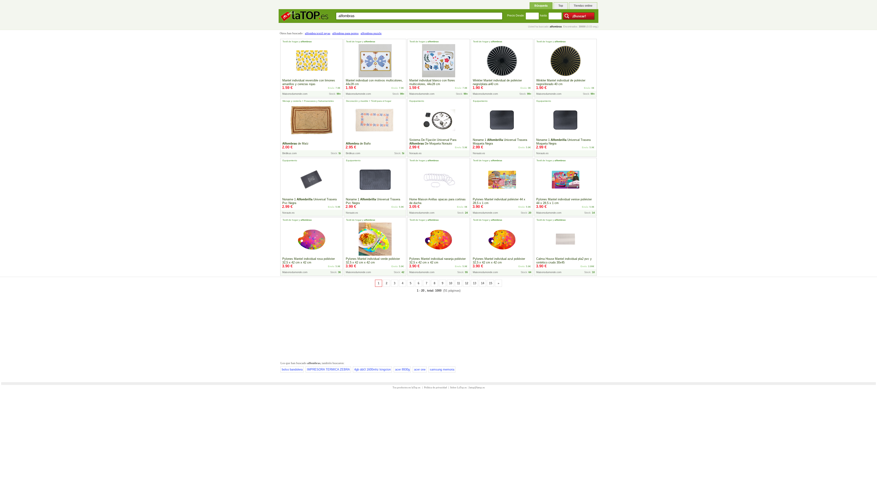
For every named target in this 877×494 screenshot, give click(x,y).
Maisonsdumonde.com (294, 93)
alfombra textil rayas (317, 33)
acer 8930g (402, 369)
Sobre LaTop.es (458, 387)
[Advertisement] (438, 326)
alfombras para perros (345, 33)
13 (474, 283)
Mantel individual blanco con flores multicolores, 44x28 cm (432, 82)
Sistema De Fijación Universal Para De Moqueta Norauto (432, 141)
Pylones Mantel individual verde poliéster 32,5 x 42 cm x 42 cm (373, 260)
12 (466, 283)
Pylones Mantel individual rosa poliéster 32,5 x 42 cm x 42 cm (308, 260)
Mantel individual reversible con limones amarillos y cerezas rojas (308, 82)
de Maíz (295, 143)
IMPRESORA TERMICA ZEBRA (328, 369)
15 (490, 283)
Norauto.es (415, 153)
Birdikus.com (289, 153)
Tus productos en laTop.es (407, 387)
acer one (419, 369)
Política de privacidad (435, 387)
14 (482, 283)
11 (458, 283)
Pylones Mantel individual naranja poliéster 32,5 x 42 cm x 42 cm (437, 260)
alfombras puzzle (371, 33)
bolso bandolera (292, 369)
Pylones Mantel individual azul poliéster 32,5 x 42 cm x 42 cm (499, 260)
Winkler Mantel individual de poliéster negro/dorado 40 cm (560, 82)
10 (450, 283)
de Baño (358, 143)
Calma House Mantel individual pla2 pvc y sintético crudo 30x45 (564, 260)
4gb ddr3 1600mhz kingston (372, 369)
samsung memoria (442, 369)
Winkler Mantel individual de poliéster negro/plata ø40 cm (497, 82)
